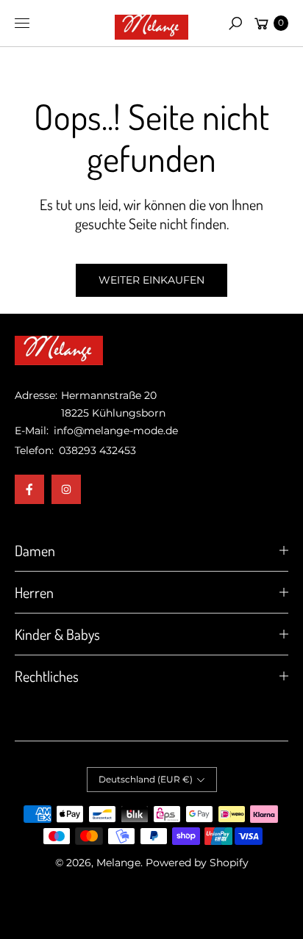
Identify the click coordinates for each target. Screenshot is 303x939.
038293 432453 (97, 450)
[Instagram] (66, 489)
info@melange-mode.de (114, 430)
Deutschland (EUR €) (146, 779)
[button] (235, 23)
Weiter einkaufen (151, 280)
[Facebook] (29, 489)
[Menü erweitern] (22, 23)
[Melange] (151, 23)
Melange (118, 862)
